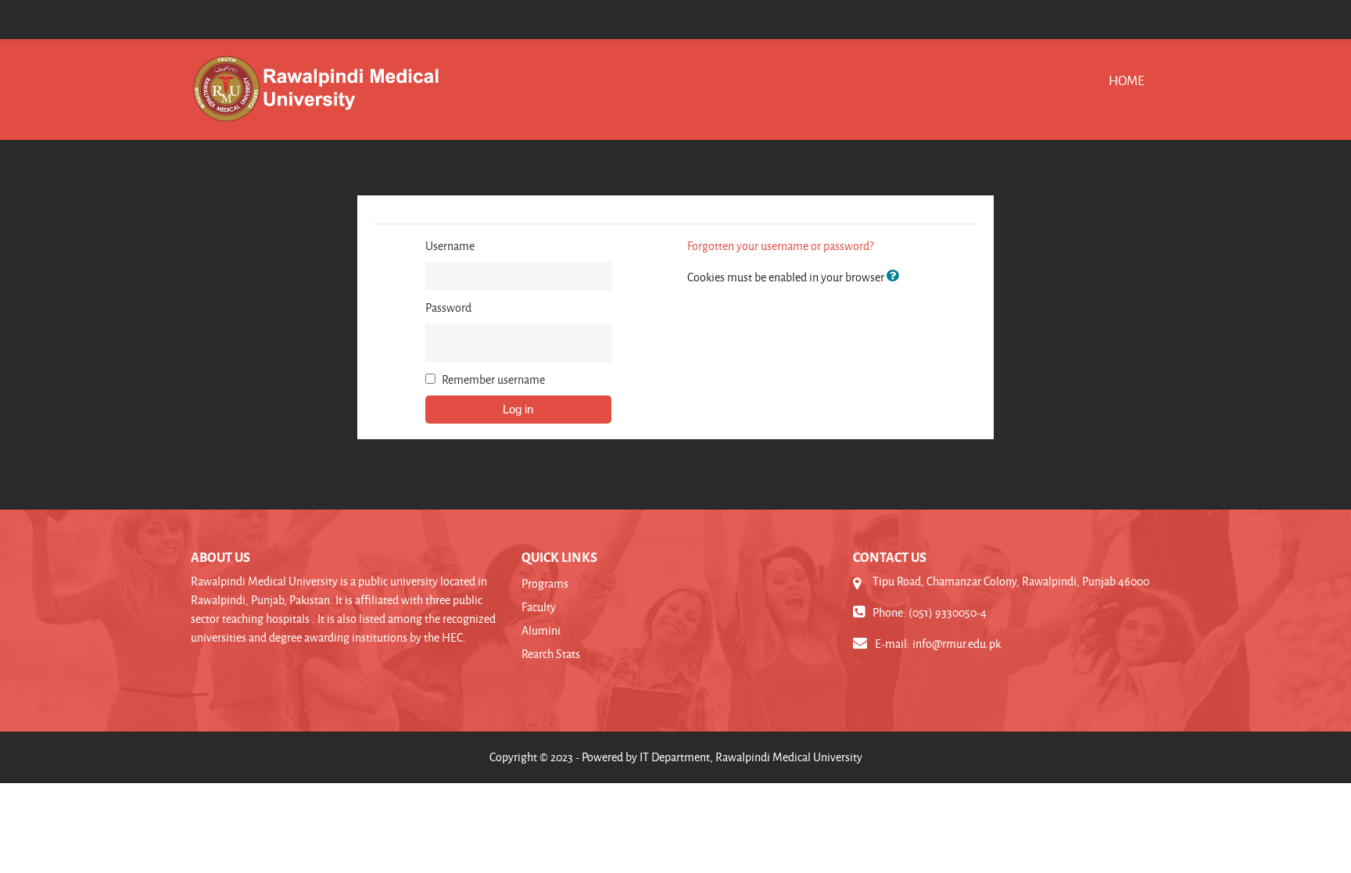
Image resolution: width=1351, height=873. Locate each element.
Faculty (538, 607)
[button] (896, 277)
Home (1127, 80)
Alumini (541, 630)
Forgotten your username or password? (780, 246)
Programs (544, 583)
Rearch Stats (550, 654)
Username (450, 246)
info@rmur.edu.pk (956, 643)
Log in (518, 409)
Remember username (493, 379)
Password (448, 307)
